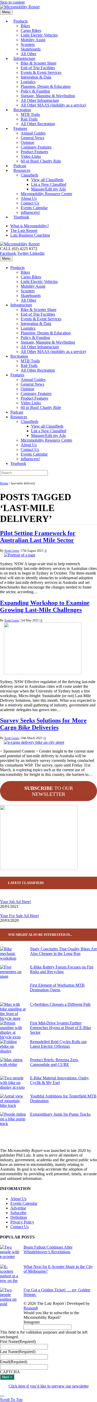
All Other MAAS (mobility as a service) (53, 105)
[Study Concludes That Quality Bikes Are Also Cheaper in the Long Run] (13, 956)
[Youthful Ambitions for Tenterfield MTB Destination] (13, 1103)
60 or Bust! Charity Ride (41, 161)
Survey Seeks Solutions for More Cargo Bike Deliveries (43, 724)
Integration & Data (36, 77)
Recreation (22, 110)
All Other (28, 300)
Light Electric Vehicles (39, 35)
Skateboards (31, 49)
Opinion (27, 142)
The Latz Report (23, 230)
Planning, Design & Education (46, 86)
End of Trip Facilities (38, 68)
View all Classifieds (47, 180)
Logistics (28, 82)
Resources (21, 170)
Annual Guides (33, 133)
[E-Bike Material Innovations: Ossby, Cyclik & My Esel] (13, 1085)
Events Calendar (34, 208)
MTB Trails (30, 114)
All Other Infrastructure (40, 100)
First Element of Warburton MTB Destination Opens (57, 987)
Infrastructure (24, 58)
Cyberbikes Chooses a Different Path (60, 1004)
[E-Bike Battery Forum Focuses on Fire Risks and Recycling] (13, 974)
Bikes (25, 26)
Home (4, 483)
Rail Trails (29, 119)
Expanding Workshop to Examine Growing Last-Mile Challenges (44, 606)
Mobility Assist (33, 40)
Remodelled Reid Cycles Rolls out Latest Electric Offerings (58, 1044)
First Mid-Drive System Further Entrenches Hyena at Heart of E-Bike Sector (60, 1028)
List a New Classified (48, 184)
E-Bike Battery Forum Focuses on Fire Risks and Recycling (61, 969)
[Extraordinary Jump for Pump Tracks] (13, 1121)
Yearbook (21, 217)
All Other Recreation (38, 124)
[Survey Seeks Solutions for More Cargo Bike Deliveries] (34, 742)
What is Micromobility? (29, 226)
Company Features (36, 147)
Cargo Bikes (31, 30)
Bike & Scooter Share (38, 63)
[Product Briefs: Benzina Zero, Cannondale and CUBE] (13, 1067)
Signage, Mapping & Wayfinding (48, 96)
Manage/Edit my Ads (48, 189)
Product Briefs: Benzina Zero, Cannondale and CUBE (54, 1062)
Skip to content (12, 2)
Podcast (16, 412)
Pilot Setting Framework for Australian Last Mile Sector (38, 536)
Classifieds (29, 175)
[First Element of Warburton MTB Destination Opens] (13, 992)
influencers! (30, 459)
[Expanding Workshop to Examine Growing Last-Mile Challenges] (42, 673)
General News (32, 138)
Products (20, 21)
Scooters (28, 44)
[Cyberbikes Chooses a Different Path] (13, 1011)
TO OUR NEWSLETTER (48, 791)
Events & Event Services (41, 72)
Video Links (31, 156)
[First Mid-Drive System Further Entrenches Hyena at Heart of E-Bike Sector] (13, 1030)
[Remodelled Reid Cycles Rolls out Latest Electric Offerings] (13, 1048)
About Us (29, 198)
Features (20, 128)
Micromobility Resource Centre (46, 194)
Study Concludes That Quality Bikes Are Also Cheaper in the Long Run (63, 951)
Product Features (34, 152)
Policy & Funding (35, 91)
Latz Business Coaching (30, 235)
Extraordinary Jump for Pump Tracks (60, 1114)
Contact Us (30, 203)
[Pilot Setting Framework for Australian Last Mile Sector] (19, 555)
